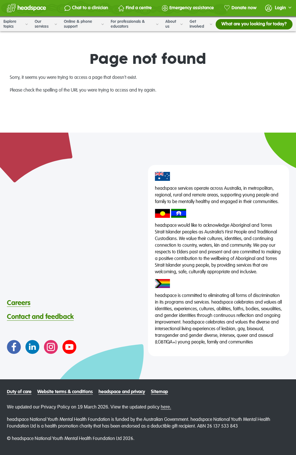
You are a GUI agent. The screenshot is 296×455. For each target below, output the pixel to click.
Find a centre (139, 8)
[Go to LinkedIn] (32, 347)
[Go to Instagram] (51, 347)
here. (166, 406)
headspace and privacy (122, 392)
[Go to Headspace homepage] (26, 8)
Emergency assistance (191, 8)
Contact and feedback (40, 316)
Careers (18, 303)
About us (170, 24)
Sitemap (159, 392)
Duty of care (19, 392)
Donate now (244, 8)
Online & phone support (78, 24)
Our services (42, 24)
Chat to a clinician (90, 8)
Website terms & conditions (65, 392)
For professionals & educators (128, 24)
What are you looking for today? (254, 24)
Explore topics (9, 24)
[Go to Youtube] (69, 347)
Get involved (197, 24)
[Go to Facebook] (14, 347)
